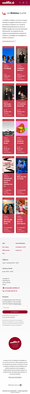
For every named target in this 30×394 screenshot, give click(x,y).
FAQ (3, 253)
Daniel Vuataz (17, 304)
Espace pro (19, 250)
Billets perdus (6, 250)
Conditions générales (22, 391)
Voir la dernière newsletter (8, 317)
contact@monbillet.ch (12, 288)
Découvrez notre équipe (15, 377)
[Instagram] (20, 385)
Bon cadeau (5, 247)
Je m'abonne (14, 312)
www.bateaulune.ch (8, 41)
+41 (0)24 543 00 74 (10, 291)
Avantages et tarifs (21, 247)
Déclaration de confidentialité (9, 391)
